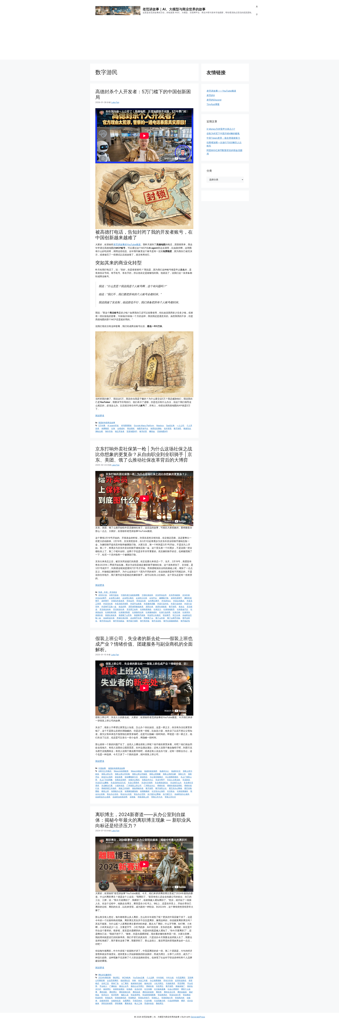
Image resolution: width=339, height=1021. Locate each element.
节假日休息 (137, 1000)
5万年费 (101, 425)
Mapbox (160, 425)
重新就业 (128, 1003)
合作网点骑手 (153, 601)
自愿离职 (126, 1000)
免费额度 (105, 428)
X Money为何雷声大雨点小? (221, 129)
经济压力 (105, 995)
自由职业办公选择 (102, 797)
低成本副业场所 (150, 771)
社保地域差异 (169, 609)
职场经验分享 (167, 997)
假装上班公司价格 (122, 774)
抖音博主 (159, 986)
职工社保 (176, 615)
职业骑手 (166, 615)
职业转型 (99, 997)
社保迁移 (176, 612)
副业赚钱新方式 (131, 777)
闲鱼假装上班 (143, 797)
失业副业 (186, 779)
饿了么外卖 (160, 618)
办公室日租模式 (156, 777)
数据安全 (187, 428)
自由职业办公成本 (182, 794)
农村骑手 (105, 601)
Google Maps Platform (144, 425)
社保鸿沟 (186, 612)
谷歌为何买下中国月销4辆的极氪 (223, 133)
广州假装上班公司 (134, 785)
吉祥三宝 (105, 983)
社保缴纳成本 (151, 612)
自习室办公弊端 (154, 794)
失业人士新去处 (173, 779)
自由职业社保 (108, 618)
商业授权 (131, 428)
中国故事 (102, 768)
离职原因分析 (124, 992)
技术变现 (167, 428)
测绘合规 (99, 431)
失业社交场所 (147, 782)
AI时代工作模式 (104, 771)
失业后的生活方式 (118, 782)
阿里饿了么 (148, 618)
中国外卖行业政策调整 (130, 595)
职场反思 (109, 997)
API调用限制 (126, 425)
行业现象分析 (159, 1000)
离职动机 (103, 992)
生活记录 (138, 989)
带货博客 (181, 983)
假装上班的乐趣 (169, 774)
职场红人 (155, 997)
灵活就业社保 (118, 609)
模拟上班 (105, 791)
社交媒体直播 (159, 989)
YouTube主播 (138, 977)
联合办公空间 (139, 794)
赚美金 (152, 431)
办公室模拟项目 (171, 777)
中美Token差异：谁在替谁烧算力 (223, 138)
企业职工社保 (141, 598)
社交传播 (148, 989)
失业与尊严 (160, 779)
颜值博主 (159, 1003)
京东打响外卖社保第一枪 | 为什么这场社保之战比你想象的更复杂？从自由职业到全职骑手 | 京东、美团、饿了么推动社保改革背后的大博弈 (143, 454)
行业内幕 (148, 1000)
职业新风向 (162, 995)
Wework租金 (136, 771)
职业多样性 (135, 995)
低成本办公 (164, 771)
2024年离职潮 (104, 977)
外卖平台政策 (135, 603)
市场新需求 (170, 983)
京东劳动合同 (160, 595)
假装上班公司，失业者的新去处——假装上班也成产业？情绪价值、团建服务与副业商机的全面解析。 (144, 644)
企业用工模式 (127, 598)
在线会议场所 (120, 779)
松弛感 (129, 989)
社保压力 (157, 609)
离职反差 (136, 992)
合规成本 (121, 428)
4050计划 (102, 595)
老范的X (211, 95)
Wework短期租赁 (121, 771)
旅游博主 (107, 989)
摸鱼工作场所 (124, 788)
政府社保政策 (161, 606)
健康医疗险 (163, 598)
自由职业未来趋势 (120, 797)
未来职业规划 (118, 989)
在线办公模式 (134, 779)
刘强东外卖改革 (117, 601)
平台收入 (103, 986)
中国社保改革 (147, 595)
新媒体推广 (180, 986)
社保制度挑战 (145, 609)
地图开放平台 (142, 428)
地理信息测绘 (156, 428)
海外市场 (109, 431)
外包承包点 (166, 601)
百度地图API (132, 431)
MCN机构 (126, 977)
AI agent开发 (113, 425)
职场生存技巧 (143, 997)
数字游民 (177, 428)
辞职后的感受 (107, 1003)
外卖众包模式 (178, 601)
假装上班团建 (154, 774)
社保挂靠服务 (182, 791)
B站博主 (116, 977)
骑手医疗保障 (132, 621)
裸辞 (183, 1000)
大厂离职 (124, 983)
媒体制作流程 (136, 983)
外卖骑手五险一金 (108, 606)
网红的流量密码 (104, 975)
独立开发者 (119, 431)
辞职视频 (118, 1003)
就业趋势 (122, 606)
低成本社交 (175, 771)
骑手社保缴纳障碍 (170, 621)
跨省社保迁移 (122, 618)
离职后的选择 (148, 992)
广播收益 (113, 986)
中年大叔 (170, 977)
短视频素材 (144, 791)
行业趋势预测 (173, 1000)
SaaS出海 (170, 425)
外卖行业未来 (176, 603)
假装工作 (182, 774)
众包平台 (153, 598)
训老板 (132, 797)
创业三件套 (143, 980)
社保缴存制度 (124, 612)
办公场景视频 (155, 980)
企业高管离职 (112, 980)
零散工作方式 (156, 797)
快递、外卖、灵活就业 (107, 592)
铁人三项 (138, 1003)
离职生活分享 (169, 992)
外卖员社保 (108, 603)
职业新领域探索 (148, 995)
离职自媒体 (182, 992)
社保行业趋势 (164, 612)
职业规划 (186, 995)
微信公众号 (123, 986)
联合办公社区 (126, 794)
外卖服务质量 (149, 603)
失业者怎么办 (175, 782)
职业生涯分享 (175, 995)
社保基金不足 (182, 609)
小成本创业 (119, 785)
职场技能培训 (120, 997)
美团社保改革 (110, 615)
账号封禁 (143, 431)
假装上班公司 (107, 774)
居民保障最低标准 (135, 606)
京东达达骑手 (100, 598)
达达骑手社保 (135, 618)
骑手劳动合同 (105, 621)
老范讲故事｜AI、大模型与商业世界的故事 (174, 9)
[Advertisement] (169, 41)
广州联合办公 (149, 785)
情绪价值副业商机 (174, 785)
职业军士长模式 (154, 615)
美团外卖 (99, 615)
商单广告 (115, 983)
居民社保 (149, 606)
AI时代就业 (114, 595)
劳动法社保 (141, 601)
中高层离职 (180, 977)
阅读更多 (99, 415)
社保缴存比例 (137, 612)
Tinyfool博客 (213, 104)
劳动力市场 (168, 980)
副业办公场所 (107, 777)
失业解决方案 (107, 785)
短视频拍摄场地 (131, 791)
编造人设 (124, 995)
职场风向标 (179, 997)
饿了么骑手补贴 (173, 618)
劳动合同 (130, 601)
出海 (113, 428)
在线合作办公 (147, 779)
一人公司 (180, 425)
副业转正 (144, 777)
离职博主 (113, 992)
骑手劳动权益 (118, 621)
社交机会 (171, 791)
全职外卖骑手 (176, 598)
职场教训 (132, 997)
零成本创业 (149, 1003)
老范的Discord (214, 100)
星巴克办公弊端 (175, 788)
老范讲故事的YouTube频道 (127, 244)
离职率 (159, 992)
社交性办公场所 (158, 791)
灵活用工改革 (132, 609)
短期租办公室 (116, 791)
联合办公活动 (112, 794)
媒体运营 (148, 983)
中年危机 (160, 977)
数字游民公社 (161, 788)
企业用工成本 (114, 598)
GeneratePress (198, 1017)
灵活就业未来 (105, 609)
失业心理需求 (133, 782)
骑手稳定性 (185, 621)
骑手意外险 (144, 621)
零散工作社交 (170, 797)
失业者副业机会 (161, 782)
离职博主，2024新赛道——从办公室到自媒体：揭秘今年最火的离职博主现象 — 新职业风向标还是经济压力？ (143, 820)
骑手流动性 (156, 621)
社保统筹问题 (110, 612)
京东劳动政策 (174, 595)
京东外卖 (186, 595)
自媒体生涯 (116, 1000)
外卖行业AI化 (162, 603)
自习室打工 (167, 794)
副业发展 (118, 777)
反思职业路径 (180, 980)
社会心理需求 (173, 989)
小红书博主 (158, 983)
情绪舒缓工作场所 (108, 788)
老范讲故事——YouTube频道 (221, 91)
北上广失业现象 (106, 779)
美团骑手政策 (139, 615)
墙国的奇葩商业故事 (106, 422)
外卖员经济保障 (121, 603)
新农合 (181, 606)
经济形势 (115, 995)
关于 (257, 10)
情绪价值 (161, 785)
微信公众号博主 (137, 986)
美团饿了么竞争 (125, 615)
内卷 (134, 980)
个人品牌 (150, 977)
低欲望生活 (125, 980)
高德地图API (162, 431)
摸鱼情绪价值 (137, 788)
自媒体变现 (104, 1000)
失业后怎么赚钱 (101, 782)
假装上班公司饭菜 (139, 774)
